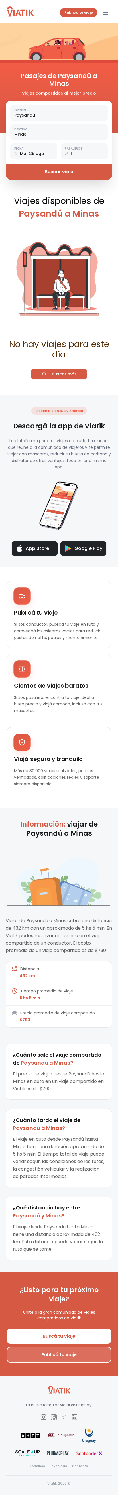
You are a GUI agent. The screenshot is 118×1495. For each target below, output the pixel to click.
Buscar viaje (59, 171)
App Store (37, 548)
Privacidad (58, 1465)
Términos (37, 1465)
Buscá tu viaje (59, 1336)
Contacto (80, 1465)
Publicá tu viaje (78, 12)
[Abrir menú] (105, 12)
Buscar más (64, 374)
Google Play (88, 548)
